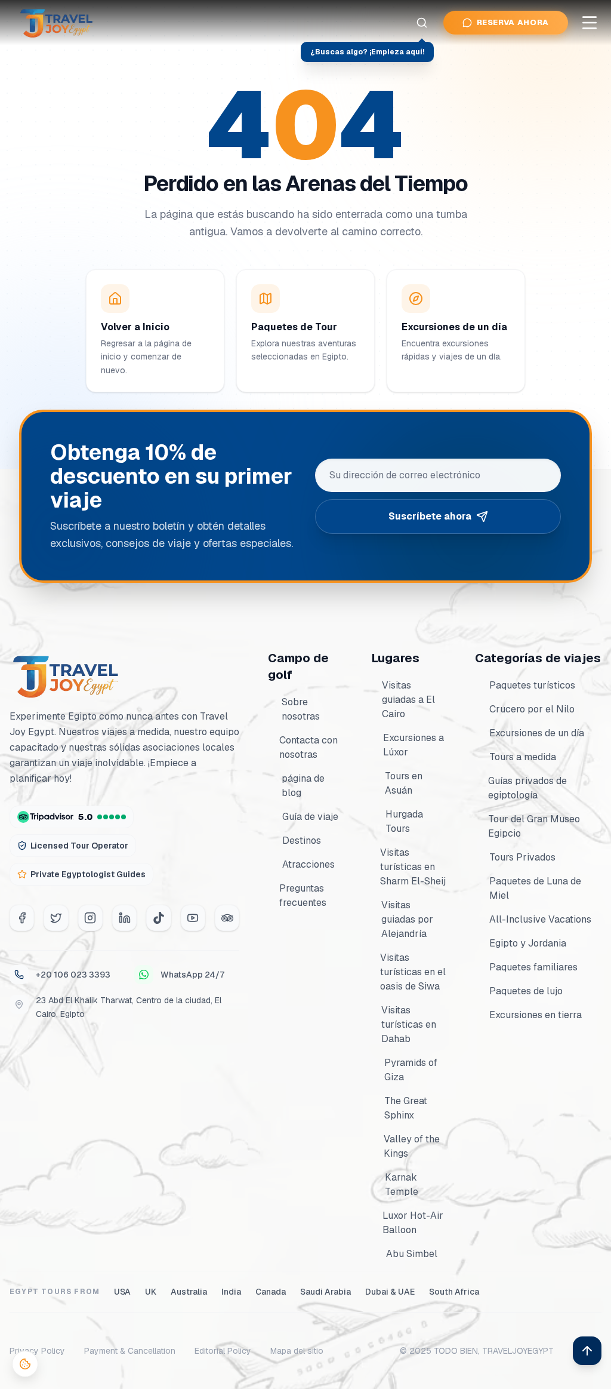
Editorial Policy (223, 1350)
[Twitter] (56, 918)
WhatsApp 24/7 (192, 974)
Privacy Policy (37, 1350)
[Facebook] (22, 918)
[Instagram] (90, 918)
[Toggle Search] (422, 23)
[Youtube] (193, 918)
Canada (270, 1291)
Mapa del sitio (296, 1350)
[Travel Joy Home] (57, 23)
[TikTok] (158, 918)
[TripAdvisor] (227, 918)
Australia (189, 1291)
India (231, 1291)
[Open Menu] (589, 23)
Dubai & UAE (390, 1291)
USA (122, 1291)
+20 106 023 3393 (73, 974)
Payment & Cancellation (129, 1350)
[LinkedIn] (124, 918)
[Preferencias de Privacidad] (25, 1364)
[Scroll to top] (587, 1350)
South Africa (454, 1291)
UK (150, 1291)
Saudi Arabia (325, 1291)
